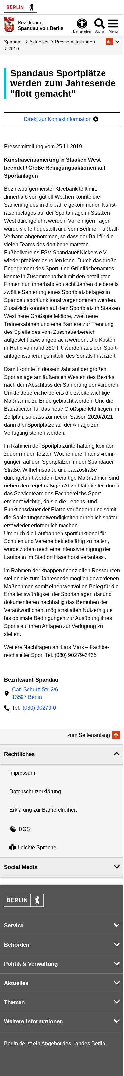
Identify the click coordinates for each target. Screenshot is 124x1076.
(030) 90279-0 (39, 708)
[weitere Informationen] (9, 24)
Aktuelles (38, 41)
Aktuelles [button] (16, 983)
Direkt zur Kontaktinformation (58, 119)
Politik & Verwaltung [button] (31, 964)
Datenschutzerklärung (35, 791)
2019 (13, 48)
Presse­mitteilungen (75, 41)
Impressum (22, 773)
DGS (24, 829)
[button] (113, 41)
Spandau (13, 41)
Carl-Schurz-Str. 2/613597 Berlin (35, 693)
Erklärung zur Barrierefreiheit (43, 810)
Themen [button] (14, 1002)
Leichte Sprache (37, 848)
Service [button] (13, 925)
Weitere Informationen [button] (33, 1021)
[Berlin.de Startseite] (20, 7)
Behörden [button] (16, 945)
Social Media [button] (20, 867)
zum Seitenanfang (88, 735)
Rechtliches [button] (19, 754)
